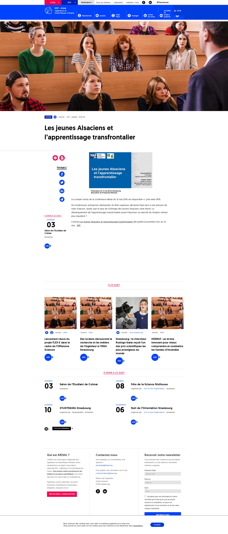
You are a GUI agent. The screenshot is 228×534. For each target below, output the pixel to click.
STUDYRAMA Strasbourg (75, 408)
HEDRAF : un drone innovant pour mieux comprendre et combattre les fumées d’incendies (167, 344)
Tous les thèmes (103, 2)
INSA (65, 332)
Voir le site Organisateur (154, 388)
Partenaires (86, 2)
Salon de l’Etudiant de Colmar (55, 232)
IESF (69, 2)
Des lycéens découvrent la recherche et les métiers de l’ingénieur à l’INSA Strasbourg (96, 344)
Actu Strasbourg (136, 332)
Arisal (52, 2)
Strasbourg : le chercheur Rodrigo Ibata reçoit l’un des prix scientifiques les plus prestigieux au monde (131, 346)
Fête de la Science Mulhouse (149, 384)
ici (144, 199)
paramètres (138, 526)
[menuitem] (53, 2)
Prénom (148, 479)
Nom (146, 488)
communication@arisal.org (106, 473)
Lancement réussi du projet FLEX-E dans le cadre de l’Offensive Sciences (57, 344)
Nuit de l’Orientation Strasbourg (151, 408)
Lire (47, 246)
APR (68, 117)
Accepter (157, 525)
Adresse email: (150, 470)
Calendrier (118, 2)
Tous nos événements (61, 428)
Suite (178, 10)
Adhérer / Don (132, 2)
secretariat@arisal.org (104, 465)
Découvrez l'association (62, 494)
